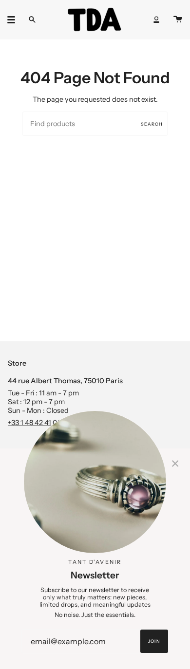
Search (152, 124)
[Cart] (178, 19)
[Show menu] (14, 19)
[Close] (175, 463)
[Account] (156, 19)
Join (154, 641)
